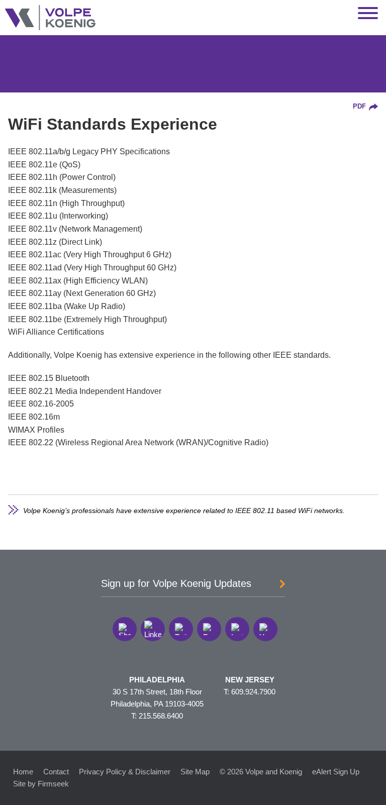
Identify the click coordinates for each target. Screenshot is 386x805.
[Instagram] (237, 629)
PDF (359, 107)
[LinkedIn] (153, 629)
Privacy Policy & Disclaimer (124, 771)
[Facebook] (209, 629)
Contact (56, 771)
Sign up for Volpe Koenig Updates (176, 583)
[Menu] (368, 13)
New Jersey (249, 679)
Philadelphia (157, 679)
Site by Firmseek (41, 783)
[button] (125, 629)
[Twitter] (181, 629)
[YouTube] (265, 629)
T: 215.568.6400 (157, 716)
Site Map (195, 771)
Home (23, 771)
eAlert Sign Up (335, 771)
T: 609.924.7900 (249, 691)
